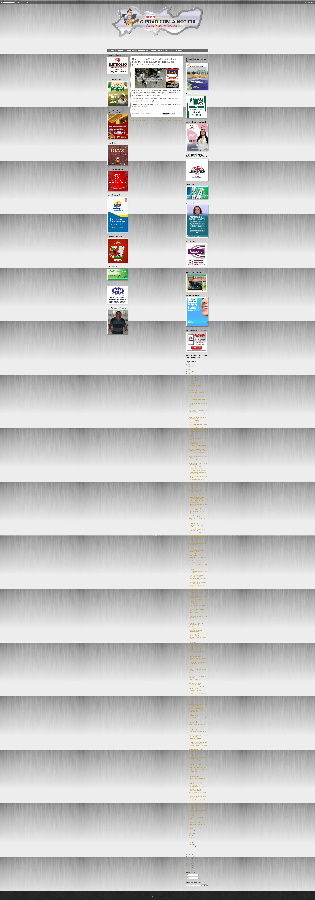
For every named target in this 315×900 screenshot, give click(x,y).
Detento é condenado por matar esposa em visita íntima (196, 576)
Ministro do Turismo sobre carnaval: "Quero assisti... (197, 645)
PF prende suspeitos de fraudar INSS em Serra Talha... (198, 404)
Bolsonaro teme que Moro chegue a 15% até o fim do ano (197, 583)
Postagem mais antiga (175, 120)
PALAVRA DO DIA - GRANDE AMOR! (198, 470)
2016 (189, 861)
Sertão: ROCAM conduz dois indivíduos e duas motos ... (196, 526)
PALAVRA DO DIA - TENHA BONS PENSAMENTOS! (197, 537)
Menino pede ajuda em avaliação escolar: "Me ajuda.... (196, 551)
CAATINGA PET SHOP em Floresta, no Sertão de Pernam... (197, 501)
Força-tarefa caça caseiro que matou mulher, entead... (197, 446)
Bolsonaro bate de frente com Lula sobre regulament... (197, 825)
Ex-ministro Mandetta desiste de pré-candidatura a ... (197, 804)
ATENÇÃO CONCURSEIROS (196, 749)
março (190, 844)
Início (111, 50)
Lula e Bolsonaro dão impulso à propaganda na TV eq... (196, 593)
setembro (191, 831)
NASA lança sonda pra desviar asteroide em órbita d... (196, 386)
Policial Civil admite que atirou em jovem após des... (197, 443)
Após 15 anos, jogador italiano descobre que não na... (196, 818)
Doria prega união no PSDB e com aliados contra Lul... (197, 610)
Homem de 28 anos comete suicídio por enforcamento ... (197, 544)
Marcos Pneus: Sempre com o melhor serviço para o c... (198, 425)
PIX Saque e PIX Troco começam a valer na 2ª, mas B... (197, 680)
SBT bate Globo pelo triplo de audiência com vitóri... (196, 590)
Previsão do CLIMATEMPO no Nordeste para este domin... (196, 600)
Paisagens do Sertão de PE (137, 50)
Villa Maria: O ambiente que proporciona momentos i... (195, 790)
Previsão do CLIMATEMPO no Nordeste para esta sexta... (196, 783)
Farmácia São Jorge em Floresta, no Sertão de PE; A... (197, 522)
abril (190, 842)
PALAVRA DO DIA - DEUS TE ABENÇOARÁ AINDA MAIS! (196, 786)
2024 (189, 369)
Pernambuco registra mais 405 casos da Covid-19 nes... (198, 721)
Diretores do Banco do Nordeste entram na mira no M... (196, 821)
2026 (189, 364)
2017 (189, 858)
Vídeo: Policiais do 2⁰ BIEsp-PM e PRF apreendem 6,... (197, 561)
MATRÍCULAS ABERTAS (195, 751)
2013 (189, 867)
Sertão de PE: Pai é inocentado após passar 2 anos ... (197, 460)
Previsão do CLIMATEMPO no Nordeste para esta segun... (196, 533)
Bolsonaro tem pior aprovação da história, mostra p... (197, 480)
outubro (191, 828)
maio (190, 840)
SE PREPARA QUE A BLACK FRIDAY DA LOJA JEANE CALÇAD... (198, 743)
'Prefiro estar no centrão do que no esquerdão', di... (197, 754)
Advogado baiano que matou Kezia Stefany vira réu (197, 714)
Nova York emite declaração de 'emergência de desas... (196, 655)
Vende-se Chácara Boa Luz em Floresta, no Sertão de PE (196, 498)
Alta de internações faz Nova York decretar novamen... (197, 624)
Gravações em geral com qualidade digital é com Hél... (197, 473)
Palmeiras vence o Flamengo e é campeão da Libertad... (197, 613)
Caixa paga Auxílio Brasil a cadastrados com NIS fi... (195, 515)
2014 (189, 865)
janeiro (191, 849)
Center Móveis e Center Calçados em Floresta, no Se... (198, 568)
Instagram (137, 106)
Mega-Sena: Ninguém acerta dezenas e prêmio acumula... (198, 597)
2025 (189, 366)
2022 (189, 373)
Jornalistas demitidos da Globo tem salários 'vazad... (197, 428)
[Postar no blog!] (171, 113)
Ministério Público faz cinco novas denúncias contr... (197, 389)
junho (190, 837)
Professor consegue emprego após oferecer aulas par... (197, 414)
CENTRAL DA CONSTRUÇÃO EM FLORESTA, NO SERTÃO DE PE (197, 768)
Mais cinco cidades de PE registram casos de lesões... (197, 793)
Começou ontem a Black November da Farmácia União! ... (198, 811)
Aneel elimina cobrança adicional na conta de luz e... (197, 677)
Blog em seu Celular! (159, 50)
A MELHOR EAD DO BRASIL (196, 708)
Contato (120, 50)
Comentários (191, 877)
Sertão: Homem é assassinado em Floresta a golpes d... (197, 530)
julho (190, 835)
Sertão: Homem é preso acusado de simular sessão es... (197, 663)
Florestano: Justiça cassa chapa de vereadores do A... (197, 494)
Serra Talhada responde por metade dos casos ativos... (197, 648)
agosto (191, 833)
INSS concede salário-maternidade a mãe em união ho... (197, 652)
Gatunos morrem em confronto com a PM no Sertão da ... (198, 491)
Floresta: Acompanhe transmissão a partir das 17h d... (197, 797)
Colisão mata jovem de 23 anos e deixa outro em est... (197, 512)
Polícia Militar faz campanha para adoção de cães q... (197, 775)
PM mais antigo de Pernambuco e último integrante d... (197, 634)
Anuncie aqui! (176, 50)
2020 (189, 852)
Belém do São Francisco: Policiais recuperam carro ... (197, 779)
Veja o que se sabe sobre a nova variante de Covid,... (196, 728)
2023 (189, 371)
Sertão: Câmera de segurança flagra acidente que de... (197, 732)
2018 (189, 856)
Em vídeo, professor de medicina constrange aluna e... (197, 758)
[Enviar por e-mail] (170, 113)
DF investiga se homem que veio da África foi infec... (197, 407)
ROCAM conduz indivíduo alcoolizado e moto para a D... (198, 705)
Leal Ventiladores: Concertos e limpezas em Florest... (196, 684)
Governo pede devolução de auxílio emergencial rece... (197, 418)
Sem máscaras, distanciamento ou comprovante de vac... (197, 487)
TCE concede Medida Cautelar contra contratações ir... (198, 565)
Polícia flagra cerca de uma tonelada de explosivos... (197, 439)
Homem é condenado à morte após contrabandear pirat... (197, 725)
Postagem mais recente (138, 120)
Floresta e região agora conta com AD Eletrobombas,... (198, 718)
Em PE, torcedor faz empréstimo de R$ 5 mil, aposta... (197, 508)
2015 (189, 863)
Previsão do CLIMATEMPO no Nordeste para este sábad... (196, 691)
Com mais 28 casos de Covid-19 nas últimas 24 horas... (197, 687)
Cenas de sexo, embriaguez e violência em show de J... (196, 739)
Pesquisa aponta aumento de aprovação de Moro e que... (196, 484)
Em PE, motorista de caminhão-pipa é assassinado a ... (198, 400)
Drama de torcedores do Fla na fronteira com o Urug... (196, 673)
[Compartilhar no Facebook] (173, 113)
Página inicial (157, 120)
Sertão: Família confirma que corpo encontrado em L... (197, 670)
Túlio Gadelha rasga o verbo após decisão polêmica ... (197, 711)
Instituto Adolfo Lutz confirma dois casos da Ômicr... (197, 393)
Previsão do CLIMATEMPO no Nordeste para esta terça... (196, 467)
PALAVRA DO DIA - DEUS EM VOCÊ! (198, 603)
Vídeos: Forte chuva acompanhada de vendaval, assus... (198, 606)
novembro (191, 380)
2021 (189, 376)
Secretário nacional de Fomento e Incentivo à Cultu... (197, 579)
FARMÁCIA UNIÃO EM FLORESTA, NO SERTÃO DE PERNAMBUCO (197, 450)
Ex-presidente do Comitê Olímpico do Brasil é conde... (198, 765)
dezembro (191, 377)
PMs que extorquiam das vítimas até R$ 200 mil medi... (197, 761)
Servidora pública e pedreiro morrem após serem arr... (197, 554)
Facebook (143, 106)
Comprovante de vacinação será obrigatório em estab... (196, 772)
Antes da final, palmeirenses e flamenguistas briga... (196, 631)
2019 (189, 854)
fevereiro (191, 846)
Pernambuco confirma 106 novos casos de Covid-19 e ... (197, 540)
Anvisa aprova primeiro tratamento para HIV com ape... (197, 453)
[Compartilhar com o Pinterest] (174, 113)
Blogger (161, 896)
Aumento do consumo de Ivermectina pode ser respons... (198, 736)
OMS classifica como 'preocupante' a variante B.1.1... (197, 698)
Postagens (191, 875)
